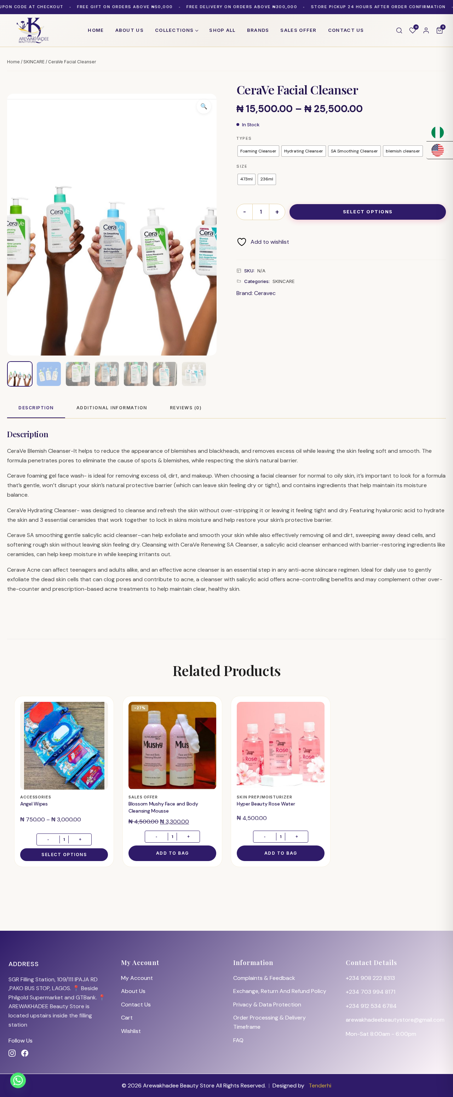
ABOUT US (129, 30)
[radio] (258, 151)
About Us (133, 991)
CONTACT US (346, 30)
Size (241, 166)
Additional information (111, 407)
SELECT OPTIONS (368, 211)
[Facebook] (24, 1053)
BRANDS (258, 30)
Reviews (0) (186, 407)
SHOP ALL (222, 30)
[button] (204, 106)
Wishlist (131, 1031)
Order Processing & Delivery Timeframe (269, 1022)
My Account (137, 978)
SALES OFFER (298, 30)
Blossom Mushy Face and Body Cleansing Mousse (163, 807)
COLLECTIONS (174, 30)
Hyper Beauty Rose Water (266, 804)
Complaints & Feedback (264, 978)
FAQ (238, 1040)
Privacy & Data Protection (267, 1004)
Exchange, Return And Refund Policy (279, 991)
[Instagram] (12, 1053)
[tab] (36, 408)
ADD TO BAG (172, 853)
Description (36, 407)
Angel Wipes (34, 804)
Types (244, 138)
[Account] (426, 30)
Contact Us (136, 1004)
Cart (127, 1017)
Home (96, 30)
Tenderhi (320, 1085)
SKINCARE (34, 61)
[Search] (399, 30)
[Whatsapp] (18, 1080)
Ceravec (265, 293)
